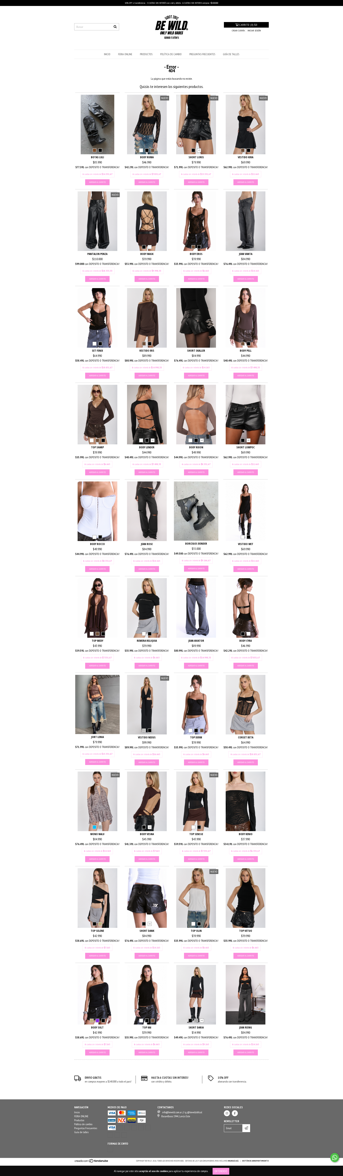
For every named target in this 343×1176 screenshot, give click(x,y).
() (248, 25)
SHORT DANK (147, 931)
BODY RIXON (196, 447)
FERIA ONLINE (125, 54)
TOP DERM (196, 737)
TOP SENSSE (196, 834)
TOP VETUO (245, 931)
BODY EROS (196, 254)
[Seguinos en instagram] (227, 1113)
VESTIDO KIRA (245, 157)
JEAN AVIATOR (196, 641)
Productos (146, 54)
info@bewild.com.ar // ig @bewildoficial (182, 1112)
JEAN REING (245, 1027)
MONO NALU (97, 834)
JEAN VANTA (245, 254)
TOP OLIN (196, 931)
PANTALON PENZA (97, 254)
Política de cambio (171, 54)
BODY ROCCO (97, 544)
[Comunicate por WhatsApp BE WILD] (334, 1157)
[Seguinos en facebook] (235, 1113)
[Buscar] (115, 26)
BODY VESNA (147, 834)
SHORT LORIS (196, 157)
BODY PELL (245, 350)
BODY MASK (146, 254)
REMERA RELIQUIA (147, 641)
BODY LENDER (146, 447)
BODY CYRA (245, 641)
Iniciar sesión (254, 30)
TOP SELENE (97, 931)
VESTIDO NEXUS (147, 737)
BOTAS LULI (97, 157)
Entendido (221, 1171)
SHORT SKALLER (196, 350)
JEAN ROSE (147, 544)
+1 (199, 150)
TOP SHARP (97, 447)
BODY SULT (97, 1027)
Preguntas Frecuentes (202, 54)
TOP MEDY (97, 641)
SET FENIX (97, 350)
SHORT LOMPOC (245, 447)
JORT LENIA (97, 737)
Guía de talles (231, 54)
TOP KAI (146, 1027)
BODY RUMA (147, 157)
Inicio (107, 54)
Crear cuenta (238, 30)
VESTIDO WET (245, 544)
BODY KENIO (245, 834)
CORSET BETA (245, 737)
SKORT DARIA (196, 1027)
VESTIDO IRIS (146, 350)
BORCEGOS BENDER (196, 543)
